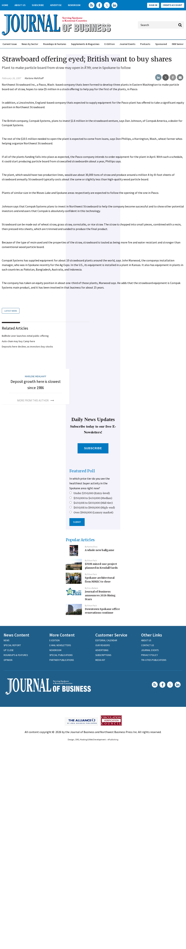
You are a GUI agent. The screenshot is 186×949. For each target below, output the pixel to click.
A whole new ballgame (99, 550)
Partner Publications (61, 660)
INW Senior (177, 44)
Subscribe (38, 5)
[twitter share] (165, 77)
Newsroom (74, 5)
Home (5, 5)
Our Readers (102, 645)
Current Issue (10, 44)
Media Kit (100, 660)
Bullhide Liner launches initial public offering (25, 335)
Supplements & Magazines (85, 44)
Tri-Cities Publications (153, 660)
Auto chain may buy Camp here (18, 341)
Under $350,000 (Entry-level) (92, 493)
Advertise (56, 5)
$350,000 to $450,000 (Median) (93, 498)
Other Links (151, 635)
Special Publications (60, 655)
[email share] (180, 77)
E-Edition (109, 44)
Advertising (101, 650)
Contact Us (147, 645)
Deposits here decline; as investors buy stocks (27, 346)
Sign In (153, 5)
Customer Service (111, 635)
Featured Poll (82, 471)
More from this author (33, 400)
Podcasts (145, 44)
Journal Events (127, 44)
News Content (16, 635)
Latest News (10, 310)
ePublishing (113, 739)
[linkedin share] (158, 77)
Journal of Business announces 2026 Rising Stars (100, 595)
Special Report (12, 645)
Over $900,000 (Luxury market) (93, 512)
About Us (20, 5)
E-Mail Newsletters (60, 645)
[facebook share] (173, 77)
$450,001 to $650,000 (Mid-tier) (93, 502)
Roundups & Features (54, 44)
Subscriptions (103, 655)
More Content (62, 635)
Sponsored (161, 44)
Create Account (172, 5)
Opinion (8, 660)
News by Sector (30, 44)
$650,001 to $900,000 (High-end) (94, 507)
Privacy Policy (149, 655)
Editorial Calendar (106, 640)
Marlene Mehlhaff (34, 78)
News (6, 640)
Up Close (9, 650)
